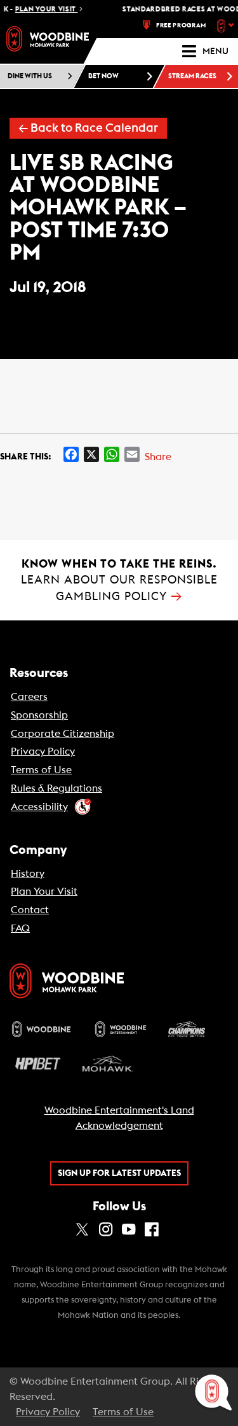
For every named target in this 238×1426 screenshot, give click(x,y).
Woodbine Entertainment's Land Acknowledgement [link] (119, 1118)
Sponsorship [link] (39, 715)
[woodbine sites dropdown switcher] (227, 25)
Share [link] (158, 457)
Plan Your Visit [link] (44, 891)
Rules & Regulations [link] (56, 788)
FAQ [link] (20, 928)
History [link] (27, 874)
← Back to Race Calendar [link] (88, 128)
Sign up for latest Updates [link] (119, 1173)
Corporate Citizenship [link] (62, 734)
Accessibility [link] (39, 807)
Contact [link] (30, 910)
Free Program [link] (181, 25)
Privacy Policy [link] (43, 751)
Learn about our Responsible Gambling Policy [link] (119, 580)
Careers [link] (29, 697)
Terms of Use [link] (41, 770)
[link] (47, 39)
